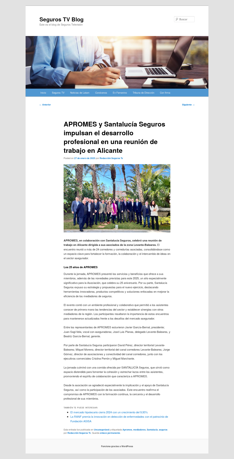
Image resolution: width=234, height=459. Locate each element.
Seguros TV (58, 92)
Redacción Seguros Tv (111, 158)
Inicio (43, 92)
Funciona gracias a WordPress (117, 446)
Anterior (45, 104)
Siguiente (188, 104)
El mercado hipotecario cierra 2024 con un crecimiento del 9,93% (109, 412)
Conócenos (101, 92)
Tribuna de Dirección (143, 92)
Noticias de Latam (79, 92)
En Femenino (120, 92)
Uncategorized (101, 429)
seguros (163, 429)
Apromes (127, 429)
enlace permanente (110, 433)
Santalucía (152, 429)
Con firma (165, 92)
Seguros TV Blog (61, 19)
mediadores (139, 429)
